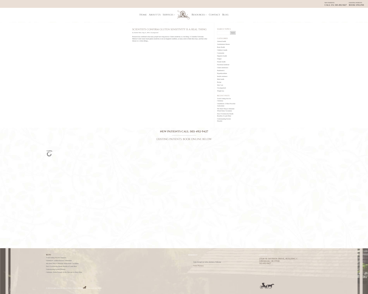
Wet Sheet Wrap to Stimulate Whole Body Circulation (62, 263)
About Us (155, 14)
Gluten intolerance (222, 67)
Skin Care (220, 85)
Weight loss (220, 91)
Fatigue (219, 59)
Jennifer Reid (137, 32)
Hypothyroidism (222, 73)
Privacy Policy (67, 288)
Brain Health (221, 47)
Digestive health (222, 56)
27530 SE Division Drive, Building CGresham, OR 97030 (278, 259)
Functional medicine (223, 64)
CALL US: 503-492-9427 (335, 4)
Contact (214, 14)
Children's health (222, 50)
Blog (225, 14)
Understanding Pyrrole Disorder (55, 269)
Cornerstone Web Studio (94, 288)
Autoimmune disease (223, 44)
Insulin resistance (222, 76)
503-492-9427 (199, 131)
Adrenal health (221, 41)
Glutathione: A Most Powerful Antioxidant (59, 260)
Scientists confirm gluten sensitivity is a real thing (169, 29)
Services (168, 14)
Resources (198, 14)
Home (143, 14)
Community (220, 53)
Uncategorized (154, 32)
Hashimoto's (221, 70)
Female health (221, 62)
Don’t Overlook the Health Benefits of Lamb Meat (61, 266)
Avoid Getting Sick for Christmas (56, 257)
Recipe (219, 82)
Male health (220, 79)
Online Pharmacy (198, 265)
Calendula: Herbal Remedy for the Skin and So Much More (64, 272)
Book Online (356, 4)
